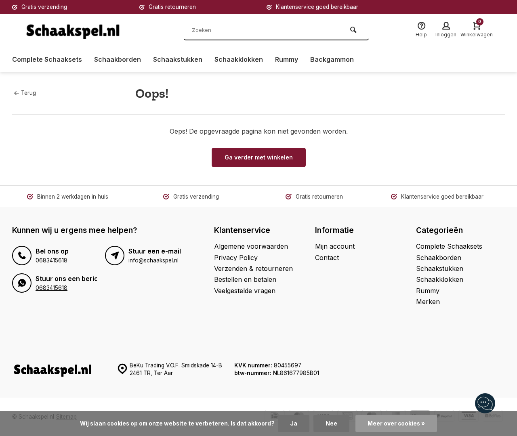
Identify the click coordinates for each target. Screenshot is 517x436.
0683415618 (51, 260)
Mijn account (335, 246)
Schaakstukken (177, 59)
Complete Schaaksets (47, 59)
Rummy (286, 59)
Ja (293, 423)
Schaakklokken (238, 59)
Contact (327, 258)
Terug (28, 93)
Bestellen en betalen (245, 279)
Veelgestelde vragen (244, 291)
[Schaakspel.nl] (72, 30)
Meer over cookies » (396, 423)
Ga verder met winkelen (259, 157)
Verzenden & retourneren (253, 268)
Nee (331, 423)
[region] (485, 404)
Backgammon (332, 59)
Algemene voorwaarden (251, 246)
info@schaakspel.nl (153, 260)
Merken (428, 302)
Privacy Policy (236, 258)
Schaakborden (117, 59)
